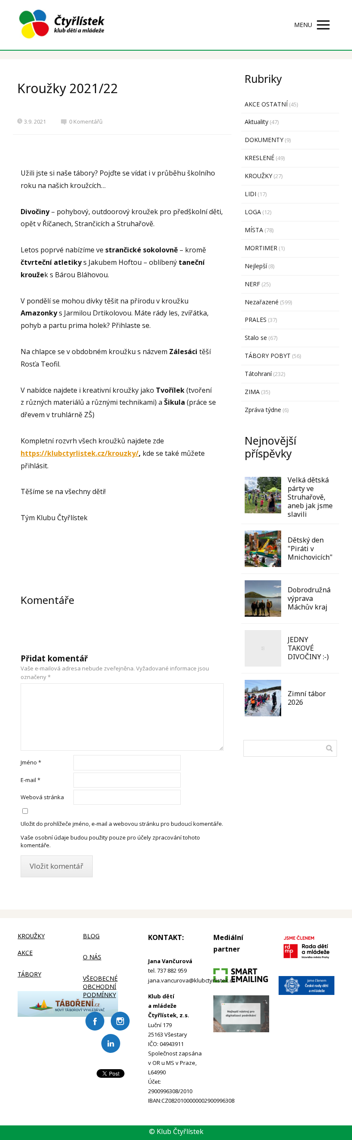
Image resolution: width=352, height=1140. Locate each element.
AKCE (25, 953)
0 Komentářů (86, 121)
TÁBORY (29, 974)
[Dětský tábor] (68, 1014)
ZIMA (252, 392)
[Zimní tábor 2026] (263, 698)
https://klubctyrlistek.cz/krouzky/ (80, 453)
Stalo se (256, 338)
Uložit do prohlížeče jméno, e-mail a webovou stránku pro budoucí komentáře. (122, 824)
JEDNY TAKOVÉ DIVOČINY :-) (308, 648)
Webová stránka (42, 797)
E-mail (30, 780)
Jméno (31, 762)
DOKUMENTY (264, 140)
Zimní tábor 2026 (307, 698)
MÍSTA (254, 230)
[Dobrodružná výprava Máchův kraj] (263, 598)
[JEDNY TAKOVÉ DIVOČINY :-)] (263, 648)
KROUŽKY (258, 176)
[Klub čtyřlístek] (62, 25)
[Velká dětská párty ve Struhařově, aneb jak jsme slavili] (263, 495)
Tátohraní (258, 374)
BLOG (91, 936)
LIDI (250, 194)
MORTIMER (261, 248)
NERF (252, 284)
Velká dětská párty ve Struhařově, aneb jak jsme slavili (310, 497)
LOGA (253, 212)
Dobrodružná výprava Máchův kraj (309, 598)
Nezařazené (262, 302)
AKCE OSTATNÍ (266, 104)
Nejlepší (256, 266)
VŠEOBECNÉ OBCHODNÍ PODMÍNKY (100, 986)
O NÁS (92, 957)
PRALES (256, 319)
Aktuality (256, 122)
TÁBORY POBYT (268, 356)
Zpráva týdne (263, 410)
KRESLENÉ (259, 158)
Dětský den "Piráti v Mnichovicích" (310, 548)
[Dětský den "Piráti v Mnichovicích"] (263, 549)
